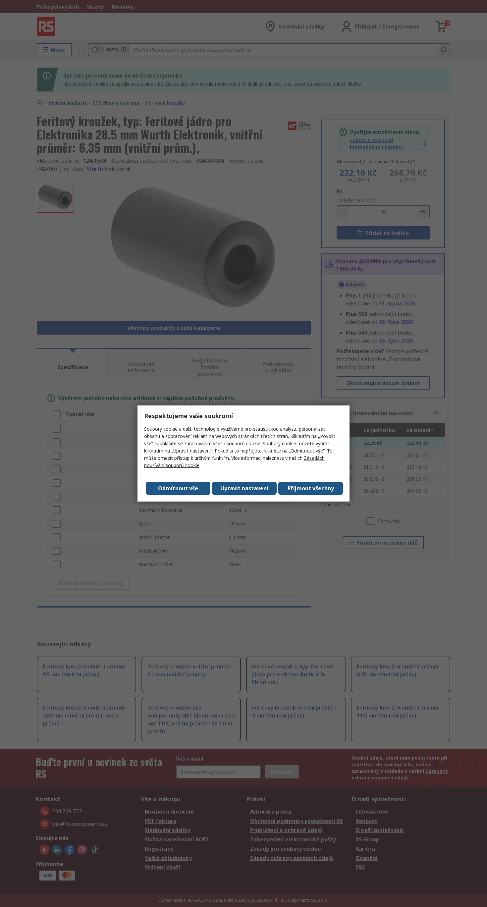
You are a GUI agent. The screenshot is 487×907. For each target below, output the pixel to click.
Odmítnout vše (178, 488)
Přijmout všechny (311, 488)
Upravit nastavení (244, 488)
